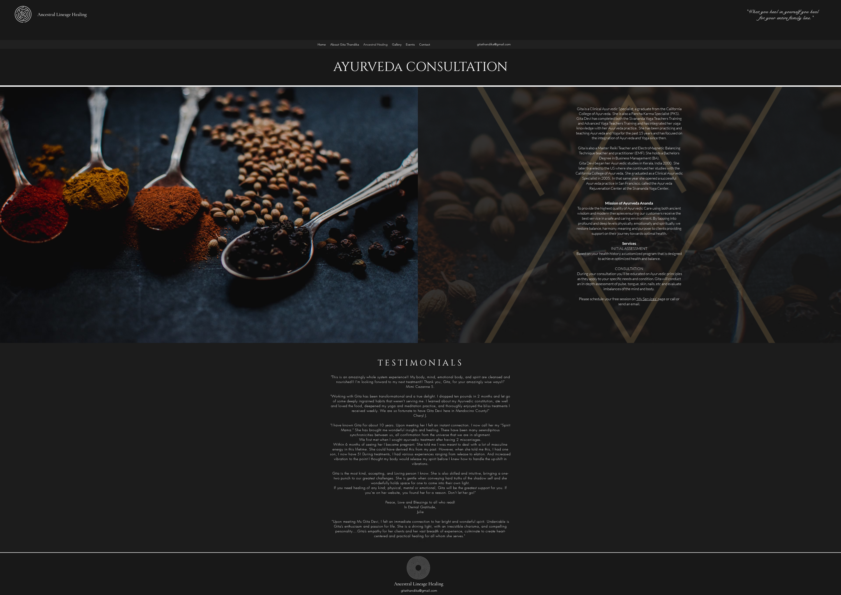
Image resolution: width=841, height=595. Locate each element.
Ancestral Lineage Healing (62, 14)
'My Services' (647, 299)
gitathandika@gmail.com (494, 44)
